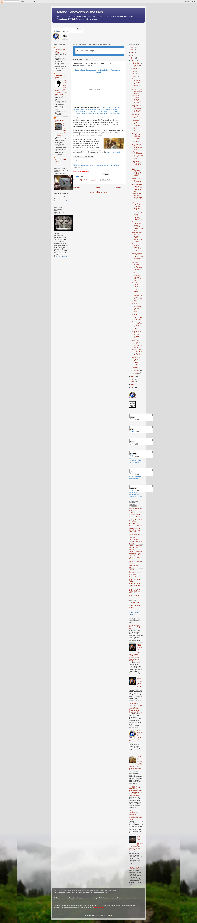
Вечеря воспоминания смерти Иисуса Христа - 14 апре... (137, 307)
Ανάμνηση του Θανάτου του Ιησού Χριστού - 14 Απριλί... (137, 297)
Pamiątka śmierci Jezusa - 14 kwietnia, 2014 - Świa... (136, 287)
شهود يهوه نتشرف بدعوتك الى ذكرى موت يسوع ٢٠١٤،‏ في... (136, 276)
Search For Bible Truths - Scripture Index (134, 585)
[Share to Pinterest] (109, 180)
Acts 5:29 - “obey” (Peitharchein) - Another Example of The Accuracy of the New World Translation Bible (135, 791)
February (136, 370)
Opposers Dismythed (135, 572)
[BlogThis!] (103, 180)
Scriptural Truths (134, 577)
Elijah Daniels (135, 602)
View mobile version (98, 192)
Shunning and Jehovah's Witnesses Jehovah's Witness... (136, 361)
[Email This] (101, 180)
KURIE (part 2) (59, 53)
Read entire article (61, 201)
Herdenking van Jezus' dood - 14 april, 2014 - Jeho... (137, 325)
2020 (133, 47)
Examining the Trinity (135, 517)
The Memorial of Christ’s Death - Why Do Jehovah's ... (137, 197)
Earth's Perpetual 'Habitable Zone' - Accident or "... (136, 83)
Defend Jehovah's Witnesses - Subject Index (135, 627)
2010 (133, 384)
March (135, 367)
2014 (133, 60)
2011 (133, 382)
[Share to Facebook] (107, 180)
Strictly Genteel (134, 595)
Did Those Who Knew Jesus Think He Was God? (137, 352)
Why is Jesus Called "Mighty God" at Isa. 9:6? (137, 147)
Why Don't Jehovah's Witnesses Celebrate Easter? (136, 206)
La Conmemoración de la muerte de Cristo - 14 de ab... (137, 226)
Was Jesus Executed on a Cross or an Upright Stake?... (137, 155)
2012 (133, 379)
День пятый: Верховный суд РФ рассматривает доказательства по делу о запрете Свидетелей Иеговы (135, 708)
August (135, 68)
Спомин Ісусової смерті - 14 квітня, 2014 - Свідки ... (137, 266)
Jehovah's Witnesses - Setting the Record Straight (135, 541)
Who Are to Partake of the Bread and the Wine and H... (137, 344)
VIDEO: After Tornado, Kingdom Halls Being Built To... (136, 99)
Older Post (119, 188)
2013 (133, 376)
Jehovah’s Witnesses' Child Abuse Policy (136, 164)
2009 (133, 387)
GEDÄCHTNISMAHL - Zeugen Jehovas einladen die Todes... (137, 237)
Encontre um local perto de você (83, 156)
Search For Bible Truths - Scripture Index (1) (134, 591)
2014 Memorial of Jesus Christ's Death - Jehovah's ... (137, 216)
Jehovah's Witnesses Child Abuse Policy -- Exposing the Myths (135, 553)
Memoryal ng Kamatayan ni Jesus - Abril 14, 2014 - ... (136, 334)
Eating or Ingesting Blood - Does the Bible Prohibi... (137, 172)
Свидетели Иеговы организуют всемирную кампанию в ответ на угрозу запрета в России (135, 815)
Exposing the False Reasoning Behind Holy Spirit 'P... (137, 108)
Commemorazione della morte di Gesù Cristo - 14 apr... (137, 247)
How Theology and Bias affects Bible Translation (135, 530)
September (136, 66)
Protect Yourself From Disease (134, 868)
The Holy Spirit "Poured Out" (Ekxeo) (137, 91)
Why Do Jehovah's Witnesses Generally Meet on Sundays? (136, 137)
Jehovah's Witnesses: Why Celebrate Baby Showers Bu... (136, 125)
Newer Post (78, 188)
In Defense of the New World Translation (134, 535)
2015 (133, 58)
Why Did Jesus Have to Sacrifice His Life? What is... (137, 188)
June (134, 71)
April (134, 76)
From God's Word (134, 523)
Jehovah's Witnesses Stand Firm (135, 558)
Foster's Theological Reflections (135, 520)
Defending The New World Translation (60, 77)
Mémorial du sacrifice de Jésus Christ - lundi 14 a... (137, 316)
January (135, 373)
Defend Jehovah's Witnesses (79, 12)
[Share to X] (105, 180)
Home (99, 188)
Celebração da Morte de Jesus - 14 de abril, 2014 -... (137, 256)
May (134, 74)
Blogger (110, 915)
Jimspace (132, 569)
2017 (133, 52)
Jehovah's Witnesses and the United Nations (135, 547)
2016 (133, 55)
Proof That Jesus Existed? (135, 116)
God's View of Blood (135, 526)
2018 (133, 50)
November (136, 63)
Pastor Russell (133, 574)
